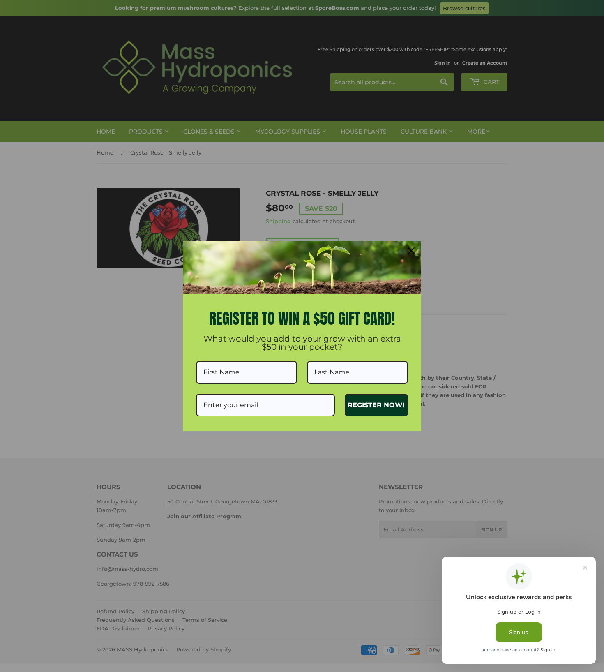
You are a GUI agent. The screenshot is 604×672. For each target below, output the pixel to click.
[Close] (411, 251)
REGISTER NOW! (376, 405)
